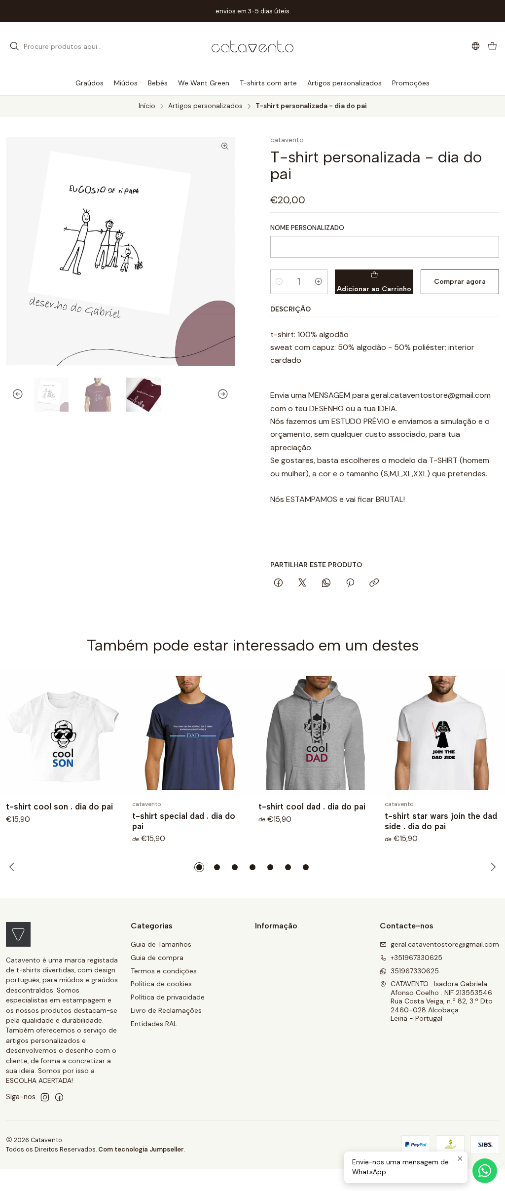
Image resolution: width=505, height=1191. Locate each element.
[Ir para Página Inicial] (252, 46)
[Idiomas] (475, 46)
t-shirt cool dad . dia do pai (311, 806)
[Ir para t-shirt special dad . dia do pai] (189, 733)
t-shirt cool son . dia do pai (59, 806)
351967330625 (415, 970)
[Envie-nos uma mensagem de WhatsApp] (484, 1170)
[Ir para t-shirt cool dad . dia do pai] (315, 733)
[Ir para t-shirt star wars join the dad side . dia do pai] (442, 733)
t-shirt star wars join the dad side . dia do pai (441, 821)
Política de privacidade (168, 997)
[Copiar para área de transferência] (374, 583)
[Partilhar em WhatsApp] (326, 583)
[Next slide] (227, 395)
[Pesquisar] (14, 46)
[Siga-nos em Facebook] (59, 1097)
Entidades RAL (154, 1023)
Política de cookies (161, 983)
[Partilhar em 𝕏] (302, 583)
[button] (199, 867)
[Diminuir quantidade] (279, 282)
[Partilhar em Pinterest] (350, 583)
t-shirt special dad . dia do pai (183, 821)
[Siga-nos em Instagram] (45, 1097)
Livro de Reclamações (166, 1010)
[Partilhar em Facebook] (278, 583)
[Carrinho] (492, 46)
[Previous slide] (13, 395)
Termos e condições (164, 970)
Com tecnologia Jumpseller (141, 1149)
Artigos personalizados (205, 106)
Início (147, 106)
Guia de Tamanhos (161, 944)
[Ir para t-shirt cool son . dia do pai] (63, 733)
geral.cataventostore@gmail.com (445, 944)
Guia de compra (157, 957)
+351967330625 (416, 957)
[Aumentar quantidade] (318, 282)
